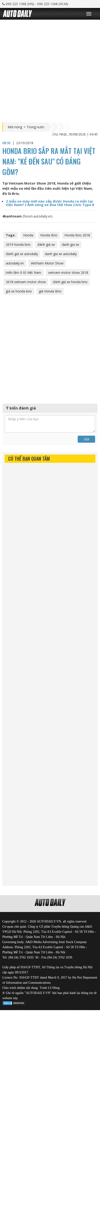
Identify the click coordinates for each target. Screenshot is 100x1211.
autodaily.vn (15, 263)
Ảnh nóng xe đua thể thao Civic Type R (60, 204)
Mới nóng (15, 127)
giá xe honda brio (19, 291)
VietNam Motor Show (47, 263)
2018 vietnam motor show (26, 282)
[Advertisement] (50, 70)
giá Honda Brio (50, 291)
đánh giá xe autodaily (22, 254)
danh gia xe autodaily (61, 254)
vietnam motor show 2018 (68, 272)
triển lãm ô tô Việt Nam (23, 272)
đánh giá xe (46, 244)
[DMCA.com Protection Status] (14, 1002)
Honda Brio (48, 235)
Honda (28, 235)
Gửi (86, 439)
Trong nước (35, 127)
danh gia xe (70, 244)
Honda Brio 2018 (77, 235)
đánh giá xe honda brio (70, 282)
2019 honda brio (18, 244)
